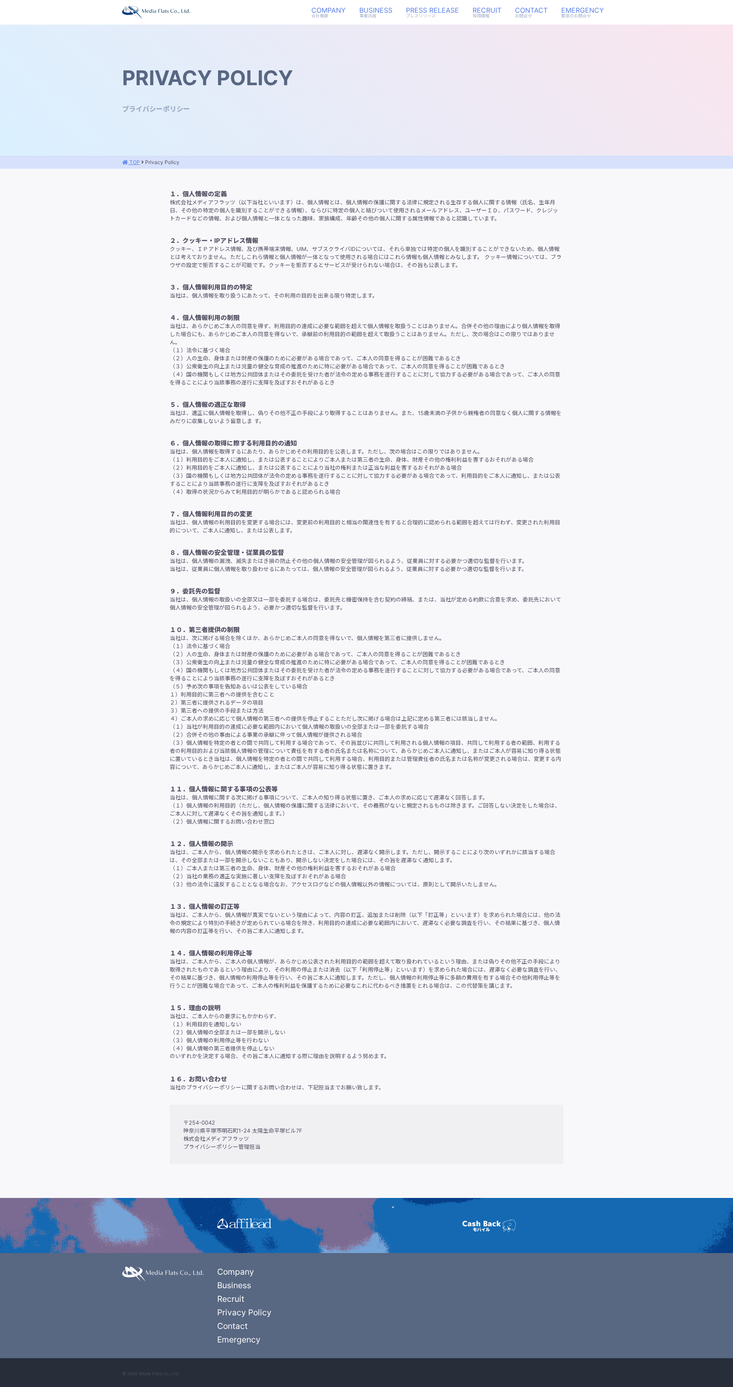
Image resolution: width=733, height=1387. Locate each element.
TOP (134, 162)
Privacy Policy (244, 1312)
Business (375, 12)
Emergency (582, 12)
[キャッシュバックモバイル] (488, 1225)
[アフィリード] (244, 1223)
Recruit (487, 12)
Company (328, 12)
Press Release (432, 12)
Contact (531, 12)
